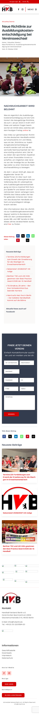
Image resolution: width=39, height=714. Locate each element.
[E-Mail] (27, 240)
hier (9, 224)
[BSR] (20, 571)
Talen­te (11, 22)
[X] (23, 236)
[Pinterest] (18, 240)
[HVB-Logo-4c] (19, 488)
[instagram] (22, 9)
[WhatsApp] (33, 236)
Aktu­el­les (5, 22)
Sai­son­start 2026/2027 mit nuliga (17, 513)
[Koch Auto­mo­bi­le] (8, 572)
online (25, 130)
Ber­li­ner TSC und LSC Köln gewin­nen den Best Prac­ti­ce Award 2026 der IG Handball (19, 278)
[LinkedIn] (28, 236)
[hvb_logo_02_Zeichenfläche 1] (7, 6)
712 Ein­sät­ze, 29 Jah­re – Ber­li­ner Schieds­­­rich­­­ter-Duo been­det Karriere (19, 288)
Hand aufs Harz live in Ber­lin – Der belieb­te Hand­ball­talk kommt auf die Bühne (19, 297)
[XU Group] (19, 581)
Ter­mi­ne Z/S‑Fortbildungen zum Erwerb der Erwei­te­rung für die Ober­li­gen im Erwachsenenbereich (19, 477)
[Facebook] (18, 236)
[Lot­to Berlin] (19, 565)
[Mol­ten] (8, 566)
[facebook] (19, 9)
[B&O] (8, 579)
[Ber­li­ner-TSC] (19, 521)
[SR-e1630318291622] (19, 449)
